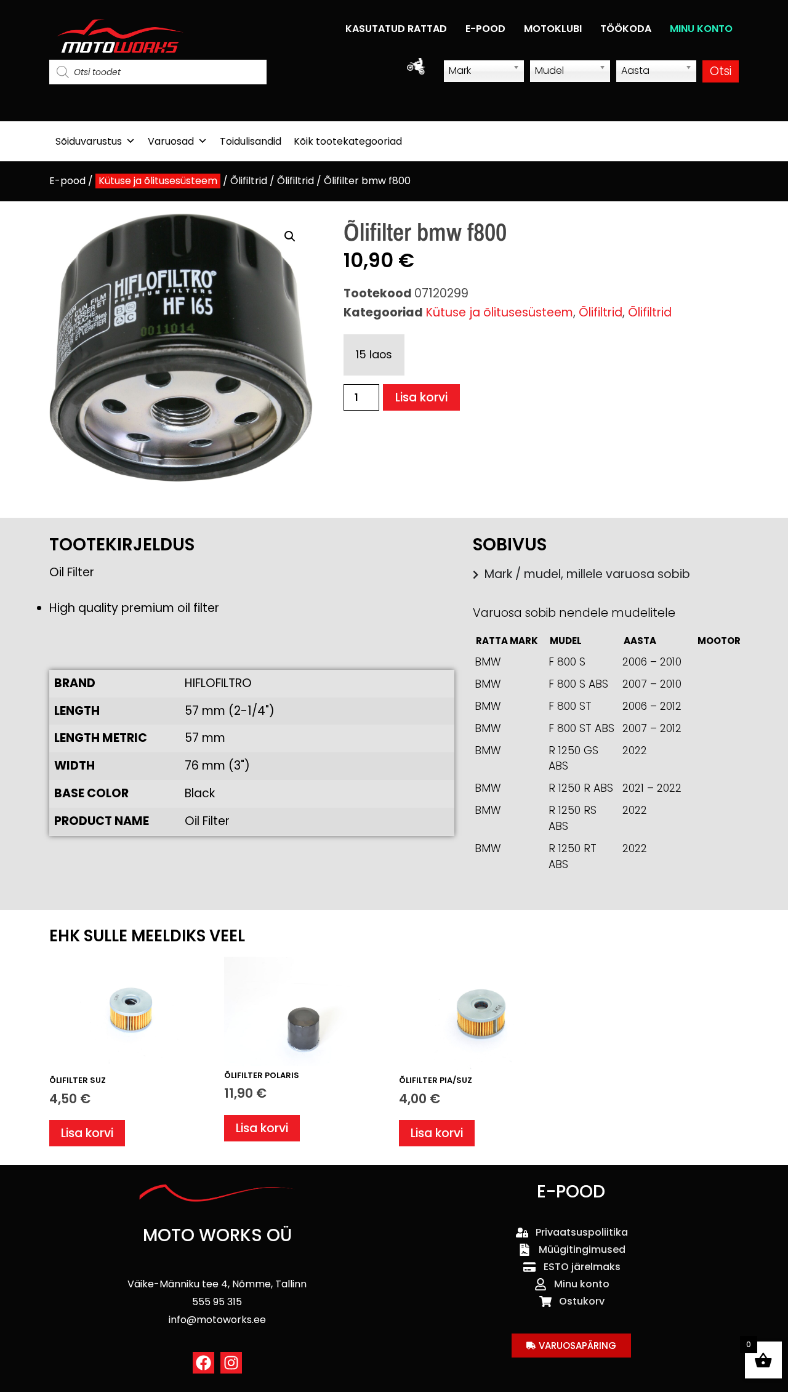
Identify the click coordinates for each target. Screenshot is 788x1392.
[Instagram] (231, 1363)
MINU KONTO (701, 29)
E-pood (67, 181)
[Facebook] (203, 1363)
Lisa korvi (421, 397)
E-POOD (485, 29)
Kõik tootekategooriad (348, 141)
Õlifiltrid (248, 181)
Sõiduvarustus (88, 141)
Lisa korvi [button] (87, 1133)
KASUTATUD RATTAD (396, 29)
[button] (290, 236)
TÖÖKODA (625, 29)
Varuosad (171, 141)
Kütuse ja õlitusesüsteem (157, 181)
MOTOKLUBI (553, 29)
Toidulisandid (250, 141)
